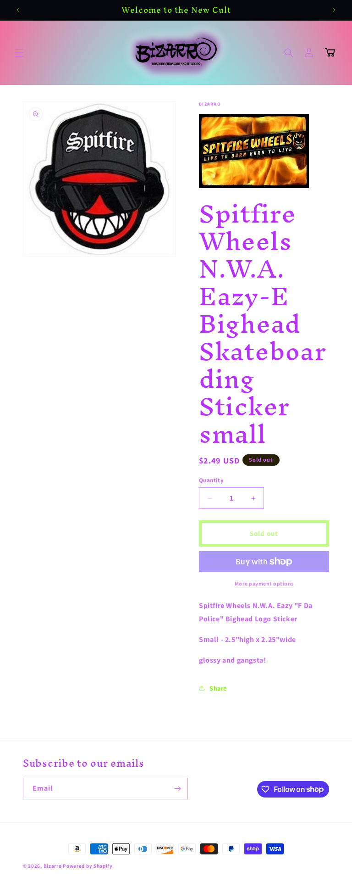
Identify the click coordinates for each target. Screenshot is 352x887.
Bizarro (53, 866)
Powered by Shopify (88, 866)
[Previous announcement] (18, 10)
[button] (19, 53)
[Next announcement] (334, 10)
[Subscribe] (177, 788)
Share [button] (218, 688)
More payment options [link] (264, 583)
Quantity (211, 480)
